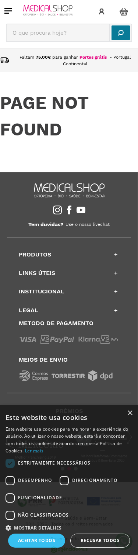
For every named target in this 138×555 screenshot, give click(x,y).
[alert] (69, 480)
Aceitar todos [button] (36, 540)
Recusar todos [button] (100, 540)
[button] (69, 527)
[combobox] (69, 33)
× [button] (129, 413)
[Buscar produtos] (121, 32)
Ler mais (34, 451)
